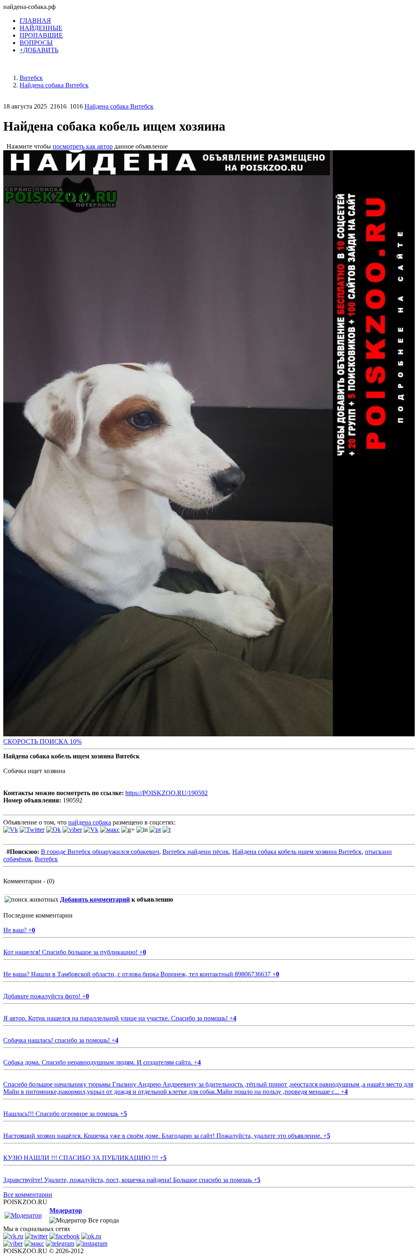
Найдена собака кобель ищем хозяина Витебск (297, 851)
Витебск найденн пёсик (195, 851)
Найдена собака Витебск (118, 106)
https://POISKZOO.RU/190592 (166, 792)
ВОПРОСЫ (36, 42)
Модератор (65, 1210)
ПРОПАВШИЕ (41, 35)
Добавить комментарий (95, 899)
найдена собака (89, 822)
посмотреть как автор (83, 146)
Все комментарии (27, 1194)
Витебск (46, 859)
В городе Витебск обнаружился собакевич (100, 851)
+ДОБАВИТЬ (39, 50)
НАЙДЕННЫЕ (41, 27)
